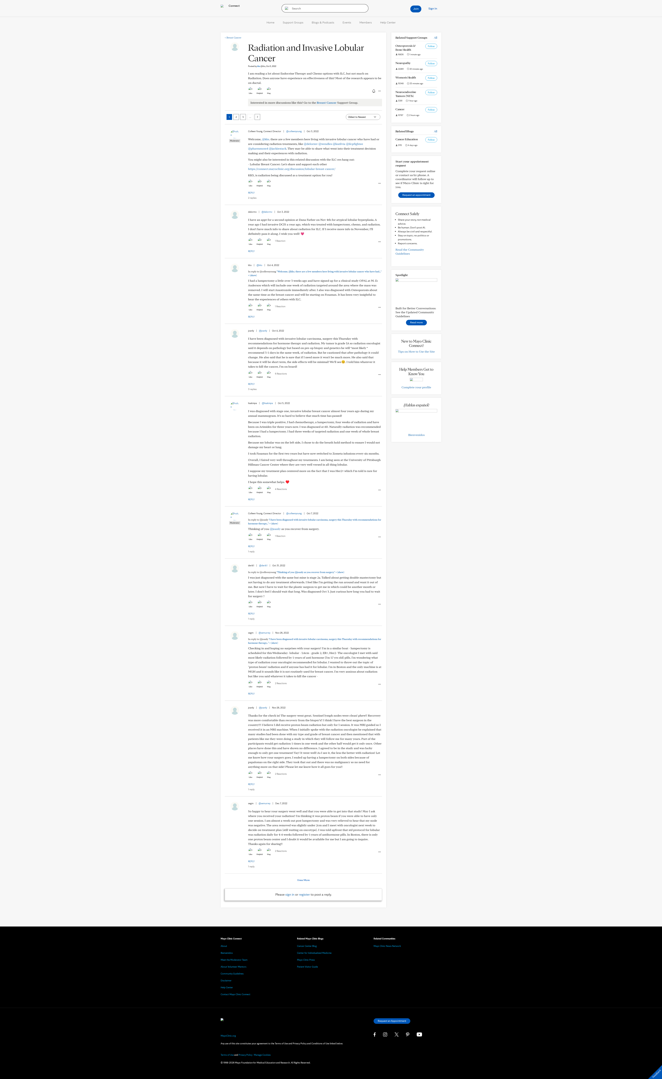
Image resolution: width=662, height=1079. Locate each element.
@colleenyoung (294, 131)
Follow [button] (431, 46)
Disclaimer (226, 980)
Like (250, 93)
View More (303, 880)
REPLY (251, 192)
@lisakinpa (267, 403)
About (224, 946)
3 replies (252, 389)
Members (365, 22)
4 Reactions (281, 489)
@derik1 (263, 565)
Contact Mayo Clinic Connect (235, 994)
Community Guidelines (232, 973)
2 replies (252, 197)
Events (347, 22)
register (304, 894)
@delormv (311, 144)
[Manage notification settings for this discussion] (373, 91)
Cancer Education (406, 139)
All (435, 37)
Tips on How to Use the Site (416, 351)
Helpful (260, 93)
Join (416, 8)
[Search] (285, 8)
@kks (265, 139)
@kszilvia (339, 144)
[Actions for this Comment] (379, 183)
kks (261, 66)
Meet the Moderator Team (234, 959)
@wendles (325, 144)
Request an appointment (416, 194)
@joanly (263, 330)
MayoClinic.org (228, 1035)
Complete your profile (416, 387)
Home (270, 22)
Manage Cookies (262, 1054)
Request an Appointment (392, 1020)
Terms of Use (227, 1054)
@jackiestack (277, 148)
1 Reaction (280, 240)
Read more (416, 322)
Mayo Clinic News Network (387, 946)
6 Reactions (281, 373)
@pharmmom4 (258, 148)
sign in (289, 894)
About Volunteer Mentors (233, 966)
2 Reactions (281, 683)
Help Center (388, 22)
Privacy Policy (245, 1054)
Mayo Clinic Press (306, 959)
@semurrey (264, 632)
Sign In (432, 8)
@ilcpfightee (354, 144)
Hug (269, 93)
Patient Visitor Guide (307, 966)
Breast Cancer (233, 37)
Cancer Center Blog (307, 946)
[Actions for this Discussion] (379, 91)
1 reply (251, 551)
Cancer (399, 109)
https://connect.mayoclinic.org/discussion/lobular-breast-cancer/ (291, 169)
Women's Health (405, 77)
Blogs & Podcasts (323, 22)
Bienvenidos (416, 435)
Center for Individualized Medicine (314, 953)
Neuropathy (402, 63)
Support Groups (293, 22)
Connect (234, 5)
